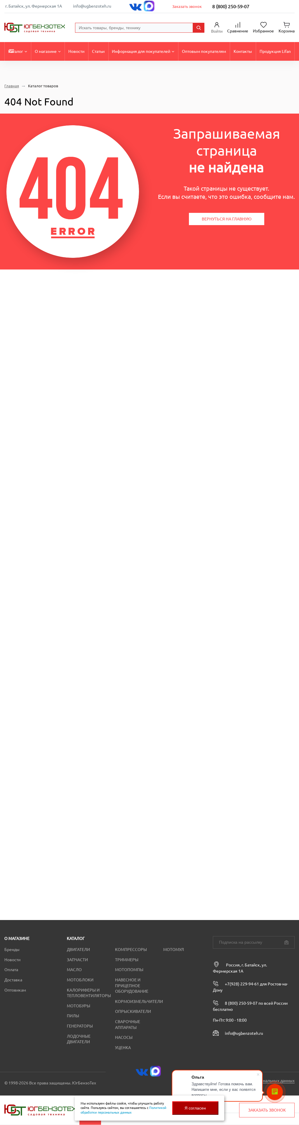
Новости (76, 51)
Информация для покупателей (141, 51)
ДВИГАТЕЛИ (78, 949)
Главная (11, 86)
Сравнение (237, 31)
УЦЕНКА (123, 1047)
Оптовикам (15, 990)
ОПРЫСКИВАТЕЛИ (133, 1011)
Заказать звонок (187, 6)
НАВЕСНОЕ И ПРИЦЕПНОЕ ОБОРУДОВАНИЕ (131, 986)
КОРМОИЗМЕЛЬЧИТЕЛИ (139, 1001)
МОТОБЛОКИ (80, 980)
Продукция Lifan (275, 51)
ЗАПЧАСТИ (77, 959)
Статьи (98, 51)
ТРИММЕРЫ (126, 959)
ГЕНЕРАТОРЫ (80, 1026)
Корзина (287, 31)
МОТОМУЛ (173, 949)
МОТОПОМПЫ (129, 969)
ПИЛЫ (73, 1015)
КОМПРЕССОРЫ (131, 949)
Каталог (15, 51)
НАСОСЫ (124, 1037)
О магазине (46, 51)
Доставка (13, 980)
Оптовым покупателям (204, 51)
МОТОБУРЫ (78, 1006)
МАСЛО (74, 969)
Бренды (12, 949)
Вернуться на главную (226, 219)
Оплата (11, 969)
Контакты (243, 51)
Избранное (263, 31)
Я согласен (195, 1108)
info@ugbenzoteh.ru (92, 6)
